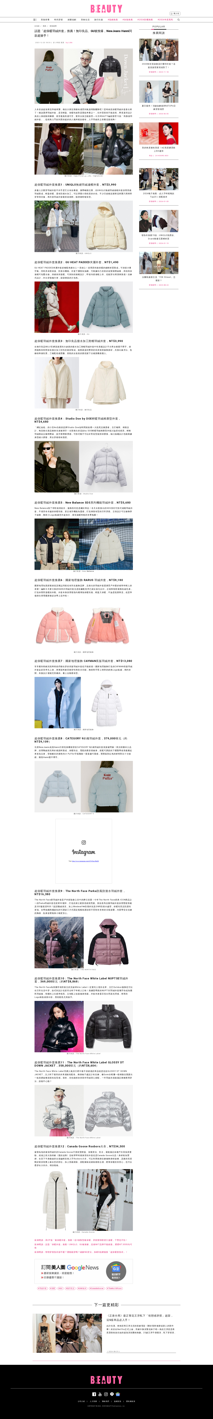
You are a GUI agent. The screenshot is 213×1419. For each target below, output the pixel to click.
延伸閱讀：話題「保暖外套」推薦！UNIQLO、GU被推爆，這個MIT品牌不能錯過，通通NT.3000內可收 (83, 1246)
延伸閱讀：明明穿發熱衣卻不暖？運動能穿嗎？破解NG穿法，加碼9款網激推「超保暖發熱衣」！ (81, 1252)
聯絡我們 (105, 1401)
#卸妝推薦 (128, 19)
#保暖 (52, 1288)
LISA (70, 42)
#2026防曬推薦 (145, 19)
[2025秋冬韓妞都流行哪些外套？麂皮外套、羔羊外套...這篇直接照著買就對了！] (158, 50)
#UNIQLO (82, 1288)
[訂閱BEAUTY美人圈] (118, 1394)
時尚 (44, 26)
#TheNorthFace (114, 1288)
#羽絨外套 (42, 1288)
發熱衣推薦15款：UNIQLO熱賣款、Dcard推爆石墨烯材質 (159, 237)
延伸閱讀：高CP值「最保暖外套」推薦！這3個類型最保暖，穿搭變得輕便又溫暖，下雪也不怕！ (81, 1240)
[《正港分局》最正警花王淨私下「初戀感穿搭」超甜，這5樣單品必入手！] (67, 1333)
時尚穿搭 (58, 19)
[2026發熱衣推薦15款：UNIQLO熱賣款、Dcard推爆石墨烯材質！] (158, 221)
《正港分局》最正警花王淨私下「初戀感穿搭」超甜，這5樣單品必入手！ (139, 1317)
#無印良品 (70, 1288)
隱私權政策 (130, 1401)
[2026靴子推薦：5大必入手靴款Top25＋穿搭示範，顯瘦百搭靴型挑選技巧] (158, 179)
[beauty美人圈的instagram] (106, 1394)
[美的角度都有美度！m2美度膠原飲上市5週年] (158, 133)
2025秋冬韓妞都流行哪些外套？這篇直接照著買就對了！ (158, 65)
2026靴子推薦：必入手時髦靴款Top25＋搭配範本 (158, 195)
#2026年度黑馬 (165, 19)
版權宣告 (117, 1401)
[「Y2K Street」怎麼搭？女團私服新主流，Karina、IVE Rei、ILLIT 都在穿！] (158, 263)
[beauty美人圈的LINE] (112, 1394)
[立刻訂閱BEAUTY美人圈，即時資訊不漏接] (84, 1271)
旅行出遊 (98, 19)
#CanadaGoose (97, 1288)
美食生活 (85, 19)
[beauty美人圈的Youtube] (101, 1394)
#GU (60, 1288)
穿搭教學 (53, 26)
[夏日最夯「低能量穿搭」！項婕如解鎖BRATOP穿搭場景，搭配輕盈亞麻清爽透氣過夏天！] (158, 91)
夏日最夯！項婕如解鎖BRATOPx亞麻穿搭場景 (159, 107)
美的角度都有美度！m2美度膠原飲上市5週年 (159, 149)
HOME (37, 26)
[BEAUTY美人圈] (106, 8)
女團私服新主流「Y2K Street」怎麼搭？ (159, 279)
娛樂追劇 (72, 19)
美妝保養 (45, 19)
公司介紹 (81, 1401)
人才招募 (93, 1401)
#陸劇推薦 (113, 19)
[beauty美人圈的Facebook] (95, 1394)
